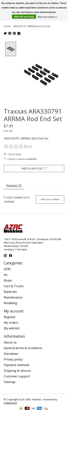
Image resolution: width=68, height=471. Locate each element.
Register (10, 317)
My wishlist (11, 328)
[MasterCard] (27, 409)
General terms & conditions (23, 348)
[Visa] (33, 409)
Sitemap (9, 382)
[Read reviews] (16, 146)
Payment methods (16, 365)
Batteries (10, 292)
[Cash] (21, 409)
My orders (11, 323)
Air (6, 275)
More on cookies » (47, 16)
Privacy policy (13, 359)
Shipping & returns (17, 371)
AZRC (7, 269)
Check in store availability (22, 159)
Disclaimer (11, 354)
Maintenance (13, 297)
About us (10, 342)
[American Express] (39, 409)
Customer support (17, 376)
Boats (8, 280)
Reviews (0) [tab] (14, 185)
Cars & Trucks (14, 286)
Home (7, 26)
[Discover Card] (45, 409)
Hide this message (24, 16)
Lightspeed (10, 403)
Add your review (50, 199)
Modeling (10, 303)
